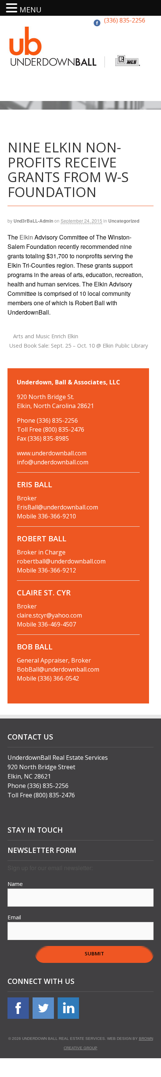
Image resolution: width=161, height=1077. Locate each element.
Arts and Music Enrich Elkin (45, 336)
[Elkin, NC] (75, 63)
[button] (12, 8)
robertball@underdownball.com (61, 561)
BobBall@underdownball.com (58, 669)
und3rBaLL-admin (33, 220)
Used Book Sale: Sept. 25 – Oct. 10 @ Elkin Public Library (79, 345)
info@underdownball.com (52, 462)
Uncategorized (123, 220)
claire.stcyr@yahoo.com (49, 615)
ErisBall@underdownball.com (57, 507)
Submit (94, 953)
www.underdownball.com (51, 453)
